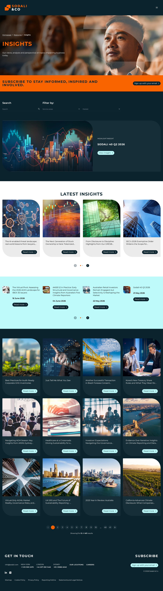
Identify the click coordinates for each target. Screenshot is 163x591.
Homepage (6, 35)
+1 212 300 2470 (27, 567)
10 (96, 527)
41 (110, 527)
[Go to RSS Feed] (10, 572)
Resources (18, 35)
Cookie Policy (20, 580)
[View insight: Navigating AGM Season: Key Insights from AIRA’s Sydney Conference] (21, 417)
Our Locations (76, 565)
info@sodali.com (11, 565)
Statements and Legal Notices (70, 580)
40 (105, 527)
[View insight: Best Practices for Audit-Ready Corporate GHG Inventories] (21, 357)
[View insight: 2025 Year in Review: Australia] (102, 477)
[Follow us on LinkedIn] (6, 572)
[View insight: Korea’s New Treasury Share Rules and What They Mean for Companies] (142, 357)
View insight (106, 153)
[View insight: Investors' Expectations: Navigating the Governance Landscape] (102, 417)
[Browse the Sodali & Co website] (16, 8)
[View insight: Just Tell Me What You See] (61, 357)
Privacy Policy (33, 580)
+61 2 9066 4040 (60, 567)
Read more (30, 252)
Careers (90, 565)
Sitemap (8, 580)
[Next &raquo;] (115, 527)
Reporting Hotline (49, 580)
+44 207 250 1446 (44, 567)
